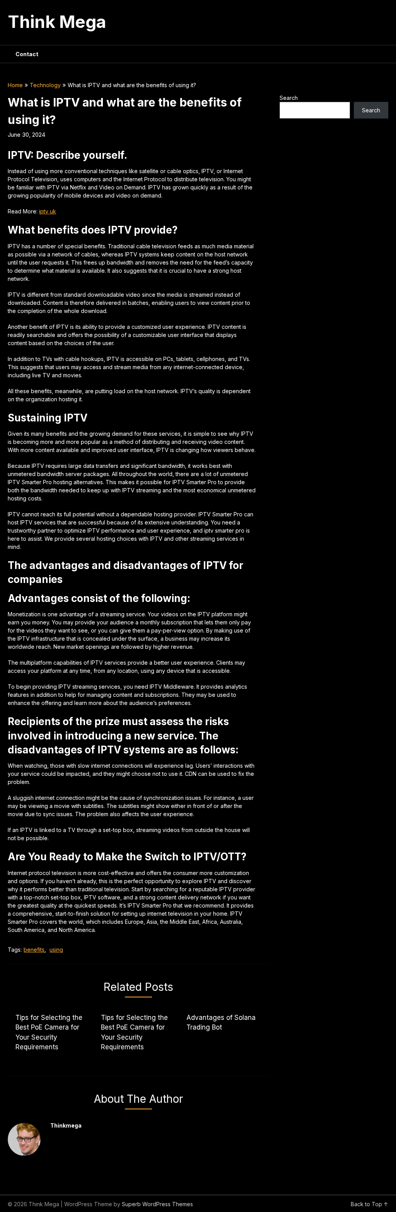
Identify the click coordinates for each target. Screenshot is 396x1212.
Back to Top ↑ (369, 1204)
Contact (26, 54)
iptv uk (47, 211)
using (56, 949)
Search (289, 98)
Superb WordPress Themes (157, 1204)
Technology (45, 85)
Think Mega (57, 21)
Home (15, 85)
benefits (34, 949)
